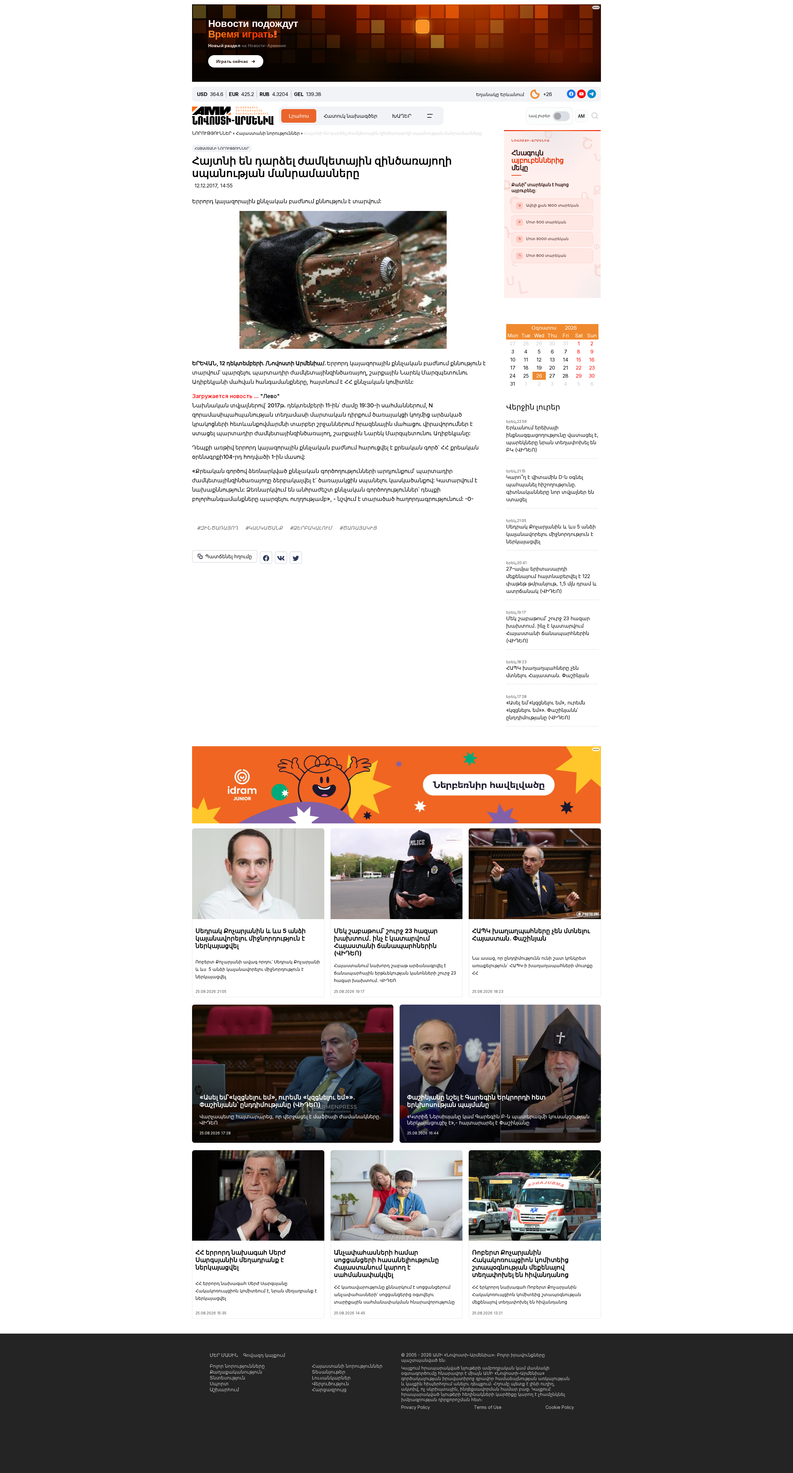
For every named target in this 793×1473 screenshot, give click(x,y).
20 (552, 368)
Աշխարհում (224, 1389)
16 (591, 360)
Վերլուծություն (330, 1384)
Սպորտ (219, 1384)
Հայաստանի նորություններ (222, 148)
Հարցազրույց (329, 1389)
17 (512, 368)
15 (578, 360)
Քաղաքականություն (236, 1372)
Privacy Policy (415, 1407)
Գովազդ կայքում (264, 1355)
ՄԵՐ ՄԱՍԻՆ (224, 1355)
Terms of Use (488, 1407)
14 (565, 360)
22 (578, 368)
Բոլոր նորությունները (237, 1366)
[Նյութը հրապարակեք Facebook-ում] (266, 557)
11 (526, 360)
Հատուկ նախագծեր (350, 116)
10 (512, 360)
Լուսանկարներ (331, 1378)
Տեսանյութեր (328, 1372)
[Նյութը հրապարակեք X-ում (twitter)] (295, 557)
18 (525, 368)
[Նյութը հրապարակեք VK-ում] (281, 557)
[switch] (561, 116)
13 (552, 360)
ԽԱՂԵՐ (401, 116)
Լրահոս (299, 116)
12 (539, 360)
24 (513, 376)
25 (526, 376)
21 (565, 368)
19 (539, 368)
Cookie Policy (559, 1407)
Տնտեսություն (227, 1378)
